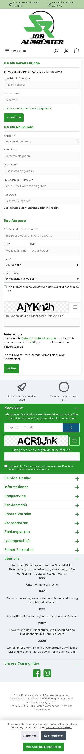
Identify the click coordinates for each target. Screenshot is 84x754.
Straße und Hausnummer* (20, 229)
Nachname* (11, 164)
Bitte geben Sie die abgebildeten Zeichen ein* (33, 315)
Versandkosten (20, 698)
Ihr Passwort (12, 93)
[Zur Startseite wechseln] (42, 27)
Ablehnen (30, 735)
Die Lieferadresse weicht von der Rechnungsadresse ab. (43, 289)
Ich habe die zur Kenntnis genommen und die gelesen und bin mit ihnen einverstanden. (39, 342)
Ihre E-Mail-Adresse (17, 78)
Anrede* (9, 135)
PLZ (7, 244)
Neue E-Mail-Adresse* (18, 179)
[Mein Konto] (66, 50)
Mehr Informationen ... (59, 727)
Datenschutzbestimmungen (39, 338)
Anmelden (14, 117)
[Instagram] (47, 673)
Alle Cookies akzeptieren (43, 746)
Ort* (33, 244)
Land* (8, 259)
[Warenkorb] (77, 50)
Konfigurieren (54, 735)
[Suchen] (56, 50)
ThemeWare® (42, 709)
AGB (33, 342)
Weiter (11, 368)
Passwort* (10, 194)
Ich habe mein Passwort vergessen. (27, 108)
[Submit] (71, 427)
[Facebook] (37, 673)
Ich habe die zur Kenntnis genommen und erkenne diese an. (40, 467)
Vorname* (10, 149)
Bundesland (11, 273)
